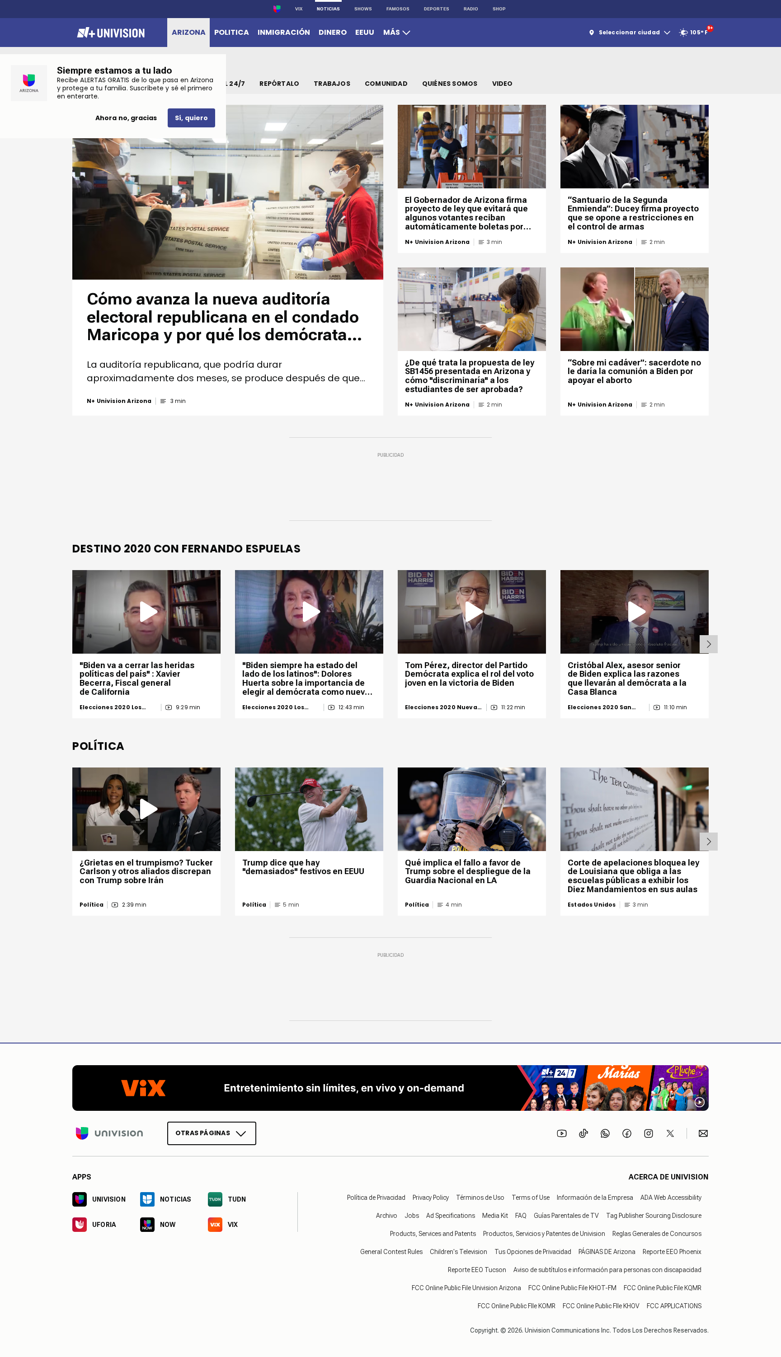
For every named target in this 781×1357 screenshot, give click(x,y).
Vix (298, 8)
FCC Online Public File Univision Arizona (466, 1287)
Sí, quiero (191, 117)
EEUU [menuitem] (364, 32)
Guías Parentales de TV (566, 1215)
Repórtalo (279, 83)
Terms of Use (531, 1197)
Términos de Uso (480, 1197)
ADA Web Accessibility (670, 1197)
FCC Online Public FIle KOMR (516, 1306)
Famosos (397, 8)
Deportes (436, 8)
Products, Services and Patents (433, 1233)
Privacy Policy (431, 1197)
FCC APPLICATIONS (674, 1306)
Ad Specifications (450, 1215)
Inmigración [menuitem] (284, 32)
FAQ (521, 1215)
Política (92, 904)
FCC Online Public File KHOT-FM (572, 1287)
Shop (499, 8)
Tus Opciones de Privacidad (532, 1251)
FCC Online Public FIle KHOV (601, 1306)
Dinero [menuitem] (333, 32)
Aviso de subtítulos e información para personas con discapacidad (607, 1269)
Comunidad (386, 83)
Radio (471, 8)
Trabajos (332, 83)
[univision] (109, 32)
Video (502, 83)
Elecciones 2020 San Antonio (599, 707)
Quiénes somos (450, 83)
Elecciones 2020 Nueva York (441, 707)
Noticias (328, 8)
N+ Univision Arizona (119, 401)
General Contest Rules (391, 1251)
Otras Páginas (202, 1132)
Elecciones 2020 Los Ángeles (110, 707)
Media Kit (495, 1215)
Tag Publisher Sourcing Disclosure (653, 1215)
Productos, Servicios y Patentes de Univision (544, 1233)
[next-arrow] (709, 644)
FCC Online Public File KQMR (662, 1287)
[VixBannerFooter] (390, 1088)
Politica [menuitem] (231, 32)
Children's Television (458, 1251)
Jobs (412, 1215)
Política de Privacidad (376, 1197)
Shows (363, 8)
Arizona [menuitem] (189, 32)
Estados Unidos (592, 904)
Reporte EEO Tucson (477, 1269)
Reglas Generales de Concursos (656, 1233)
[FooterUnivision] (109, 1133)
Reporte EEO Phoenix (672, 1251)
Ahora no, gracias (126, 117)
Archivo (386, 1215)
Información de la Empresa (595, 1197)
